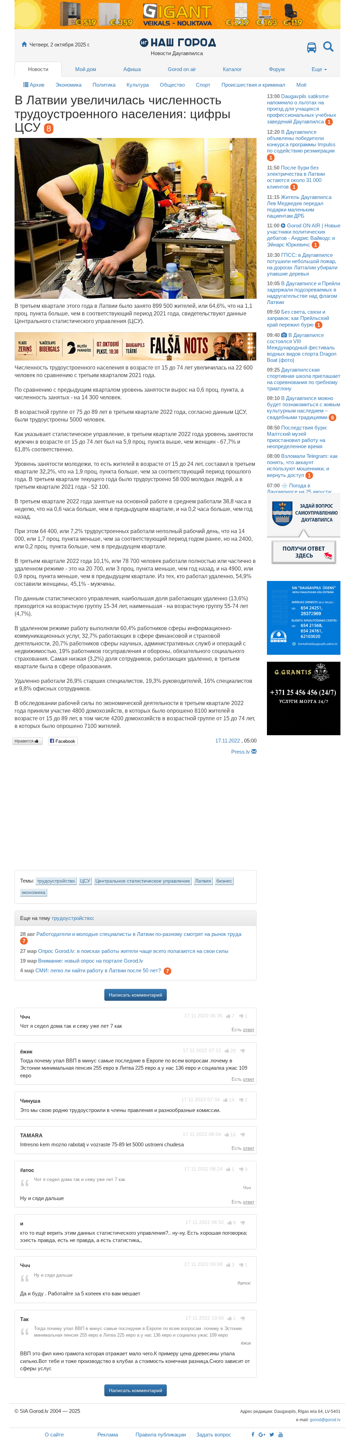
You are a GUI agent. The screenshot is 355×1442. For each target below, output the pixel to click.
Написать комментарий (135, 995)
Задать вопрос (213, 1434)
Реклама (107, 1434)
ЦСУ (85, 881)
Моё (301, 85)
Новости (38, 69)
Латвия (203, 881)
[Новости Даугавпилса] (178, 42)
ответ (248, 1029)
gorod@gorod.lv (325, 1419)
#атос (243, 1283)
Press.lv (240, 752)
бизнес (224, 881)
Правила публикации (161, 1434)
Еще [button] (317, 69)
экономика (33, 892)
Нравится (25, 741)
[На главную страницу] (24, 44)
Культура (138, 85)
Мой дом (85, 69)
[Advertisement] (136, 810)
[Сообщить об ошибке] (254, 752)
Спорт (203, 85)
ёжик (245, 1343)
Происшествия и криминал (253, 85)
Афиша (132, 69)
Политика (104, 85)
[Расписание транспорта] (311, 49)
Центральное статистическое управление (142, 881)
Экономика (68, 85)
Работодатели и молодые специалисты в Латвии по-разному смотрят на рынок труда (138, 934)
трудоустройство (56, 881)
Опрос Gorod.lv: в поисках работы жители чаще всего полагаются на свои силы (133, 951)
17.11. (227, 741)
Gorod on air (182, 69)
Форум (277, 69)
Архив (36, 85)
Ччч (246, 1187)
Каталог (232, 69)
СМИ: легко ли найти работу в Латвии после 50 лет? (98, 970)
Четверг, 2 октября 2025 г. (59, 44)
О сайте (54, 1434)
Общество (172, 85)
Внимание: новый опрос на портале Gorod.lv (90, 961)
